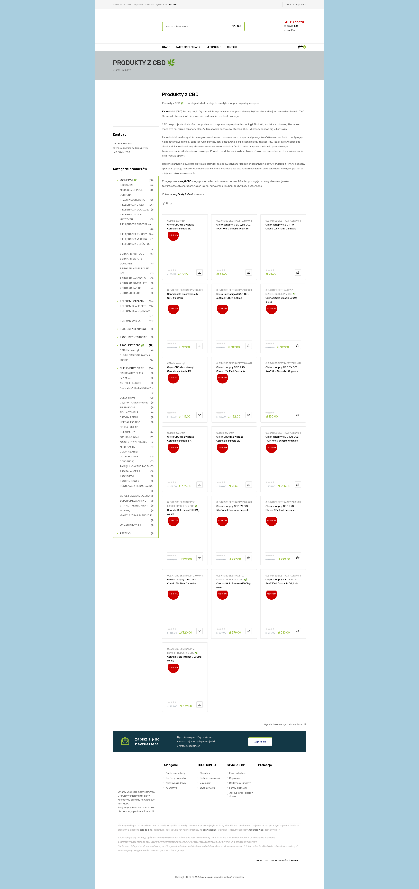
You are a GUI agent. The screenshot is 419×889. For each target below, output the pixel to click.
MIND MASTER (128, 446)
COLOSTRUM (127, 397)
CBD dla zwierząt (176, 220)
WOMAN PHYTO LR (130, 525)
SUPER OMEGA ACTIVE (133, 500)
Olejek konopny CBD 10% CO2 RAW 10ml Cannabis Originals (282, 438)
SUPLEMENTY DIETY (132, 368)
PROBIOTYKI (127, 476)
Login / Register (295, 4)
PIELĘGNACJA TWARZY (133, 234)
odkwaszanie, (210, 829)
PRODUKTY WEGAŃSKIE (133, 337)
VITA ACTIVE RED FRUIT (134, 505)
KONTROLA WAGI (129, 437)
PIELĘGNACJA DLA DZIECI (135, 209)
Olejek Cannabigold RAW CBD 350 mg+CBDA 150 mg (232, 296)
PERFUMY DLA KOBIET (133, 306)
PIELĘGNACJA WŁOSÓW (133, 239)
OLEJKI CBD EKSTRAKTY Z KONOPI (234, 220)
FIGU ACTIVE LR (129, 412)
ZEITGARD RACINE (130, 288)
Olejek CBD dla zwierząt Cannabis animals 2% (180, 226)
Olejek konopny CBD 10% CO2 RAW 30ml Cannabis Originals (282, 581)
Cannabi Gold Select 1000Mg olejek (183, 512)
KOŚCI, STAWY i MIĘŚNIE (133, 441)
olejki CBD (185, 181)
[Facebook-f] (121, 860)
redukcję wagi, (256, 829)
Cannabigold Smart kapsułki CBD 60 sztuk (182, 296)
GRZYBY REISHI (129, 417)
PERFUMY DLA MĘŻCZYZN (135, 311)
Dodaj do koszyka (199, 272)
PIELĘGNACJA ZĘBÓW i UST (136, 244)
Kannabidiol (168, 111)
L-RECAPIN (126, 185)
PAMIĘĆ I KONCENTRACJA (135, 466)
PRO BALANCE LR (130, 471)
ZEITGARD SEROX (130, 293)
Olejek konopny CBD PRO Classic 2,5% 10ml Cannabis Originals (280, 226)
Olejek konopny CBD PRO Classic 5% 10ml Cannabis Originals (230, 369)
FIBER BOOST (127, 407)
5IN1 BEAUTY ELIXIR (131, 373)
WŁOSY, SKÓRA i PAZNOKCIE (136, 515)
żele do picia (146, 829)
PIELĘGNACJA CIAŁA (132, 204)
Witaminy (125, 510)
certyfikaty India (181, 194)
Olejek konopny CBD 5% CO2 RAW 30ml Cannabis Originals (232, 508)
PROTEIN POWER (129, 481)
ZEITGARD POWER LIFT (133, 283)
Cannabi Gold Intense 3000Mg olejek (184, 658)
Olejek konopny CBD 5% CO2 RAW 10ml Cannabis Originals (281, 369)
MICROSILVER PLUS (131, 190)
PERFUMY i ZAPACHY (132, 301)
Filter (169, 203)
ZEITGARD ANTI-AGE (132, 253)
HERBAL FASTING (130, 422)
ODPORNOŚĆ (127, 461)
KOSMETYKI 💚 (128, 180)
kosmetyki (123, 799)
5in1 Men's (125, 378)
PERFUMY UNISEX (130, 320)
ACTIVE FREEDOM (130, 383)
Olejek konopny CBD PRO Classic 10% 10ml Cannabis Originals (280, 508)
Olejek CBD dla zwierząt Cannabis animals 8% (229, 438)
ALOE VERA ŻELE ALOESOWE (136, 387)
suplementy (136, 795)
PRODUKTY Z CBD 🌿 (285, 294)
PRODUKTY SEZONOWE (133, 329)
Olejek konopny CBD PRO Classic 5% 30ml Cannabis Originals (181, 581)
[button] (260, 741)
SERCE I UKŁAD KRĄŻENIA (135, 495)
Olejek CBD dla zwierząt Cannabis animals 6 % (180, 438)
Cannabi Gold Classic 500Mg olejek (281, 299)
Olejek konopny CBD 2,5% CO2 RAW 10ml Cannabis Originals (233, 226)
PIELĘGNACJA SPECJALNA (135, 224)
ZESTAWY (125, 533)
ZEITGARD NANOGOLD (133, 278)
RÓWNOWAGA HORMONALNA (136, 486)
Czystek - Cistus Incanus (134, 402)
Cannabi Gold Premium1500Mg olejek (233, 585)
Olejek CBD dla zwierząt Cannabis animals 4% (180, 369)
